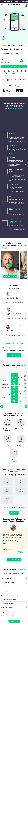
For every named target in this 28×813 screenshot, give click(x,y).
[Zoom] (25, 10)
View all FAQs (14, 621)
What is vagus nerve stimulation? (8, 582)
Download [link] (13, 461)
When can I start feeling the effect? (9, 595)
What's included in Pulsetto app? (8, 599)
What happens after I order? (7, 603)
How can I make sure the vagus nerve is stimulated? (10, 591)
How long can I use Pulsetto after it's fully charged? (10, 611)
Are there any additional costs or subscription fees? (11, 586)
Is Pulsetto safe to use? (6, 607)
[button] (14, 513)
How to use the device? (6, 578)
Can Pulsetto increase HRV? (7, 616)
